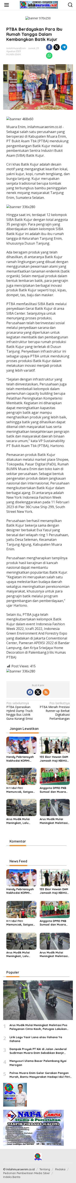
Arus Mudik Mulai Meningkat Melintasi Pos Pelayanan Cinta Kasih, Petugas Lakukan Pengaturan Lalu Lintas (54, 821)
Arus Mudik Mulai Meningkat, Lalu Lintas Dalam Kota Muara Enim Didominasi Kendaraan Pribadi (19, 821)
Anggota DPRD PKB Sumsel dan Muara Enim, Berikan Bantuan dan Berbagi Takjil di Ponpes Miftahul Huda (53, 790)
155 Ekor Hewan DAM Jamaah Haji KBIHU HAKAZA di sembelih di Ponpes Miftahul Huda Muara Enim (54, 758)
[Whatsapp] (49, 56)
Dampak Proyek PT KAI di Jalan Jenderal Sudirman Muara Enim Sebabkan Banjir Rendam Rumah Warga (38, 1051)
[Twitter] (38, 692)
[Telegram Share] (64, 47)
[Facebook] (30, 692)
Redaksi (60, 1169)
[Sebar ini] (49, 47)
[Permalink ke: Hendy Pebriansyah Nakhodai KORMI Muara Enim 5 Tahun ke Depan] (21, 745)
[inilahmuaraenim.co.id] (39, 5)
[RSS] (46, 692)
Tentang (44, 1169)
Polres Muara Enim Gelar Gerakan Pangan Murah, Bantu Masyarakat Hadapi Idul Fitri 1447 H (40, 1075)
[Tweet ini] (56, 47)
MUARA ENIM (13, 54)
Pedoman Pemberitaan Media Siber (26, 1173)
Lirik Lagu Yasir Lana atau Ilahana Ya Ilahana (36, 1039)
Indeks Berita (11, 1177)
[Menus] (6, 5)
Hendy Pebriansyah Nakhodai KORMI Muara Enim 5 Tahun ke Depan (20, 758)
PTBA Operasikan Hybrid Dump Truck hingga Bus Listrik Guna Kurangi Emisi (19, 711)
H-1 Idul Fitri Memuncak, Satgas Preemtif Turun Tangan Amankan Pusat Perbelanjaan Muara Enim (20, 790)
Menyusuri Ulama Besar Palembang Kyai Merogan (38, 1062)
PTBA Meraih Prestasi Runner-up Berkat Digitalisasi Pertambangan (55, 711)
